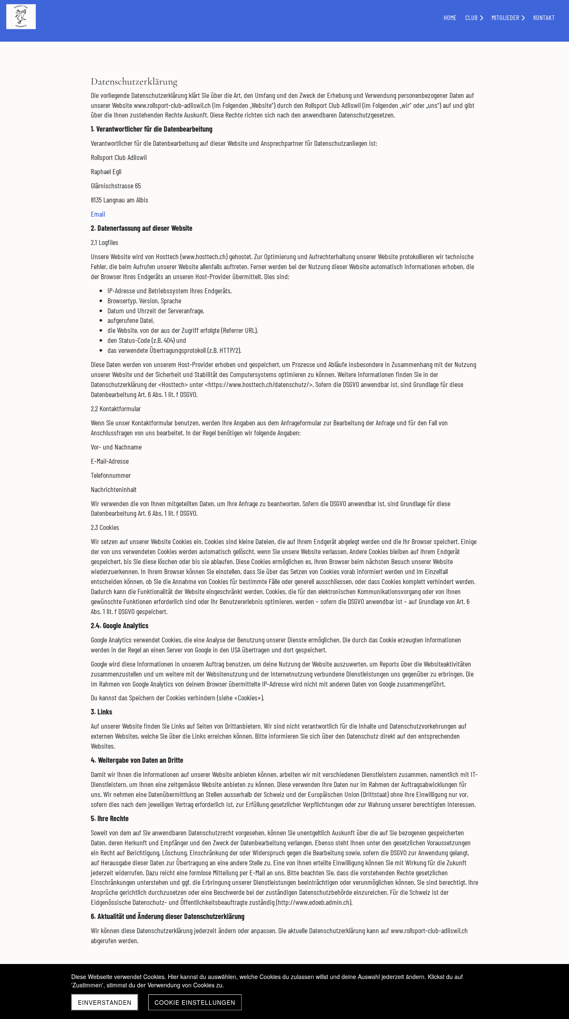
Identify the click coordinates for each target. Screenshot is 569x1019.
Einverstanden (105, 1002)
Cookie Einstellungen (195, 1002)
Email (98, 213)
